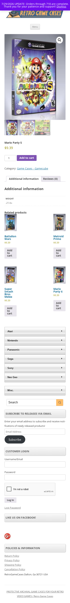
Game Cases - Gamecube (32, 168)
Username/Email (13, 459)
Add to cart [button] (9, 253)
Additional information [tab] (24, 179)
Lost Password (12, 507)
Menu (35, 26)
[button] (59, 40)
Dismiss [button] (61, 6)
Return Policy (11, 555)
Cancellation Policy (14, 569)
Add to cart (26, 158)
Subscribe (15, 439)
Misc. (10, 390)
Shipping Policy (12, 564)
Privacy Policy (12, 560)
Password (9, 472)
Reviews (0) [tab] (50, 179)
